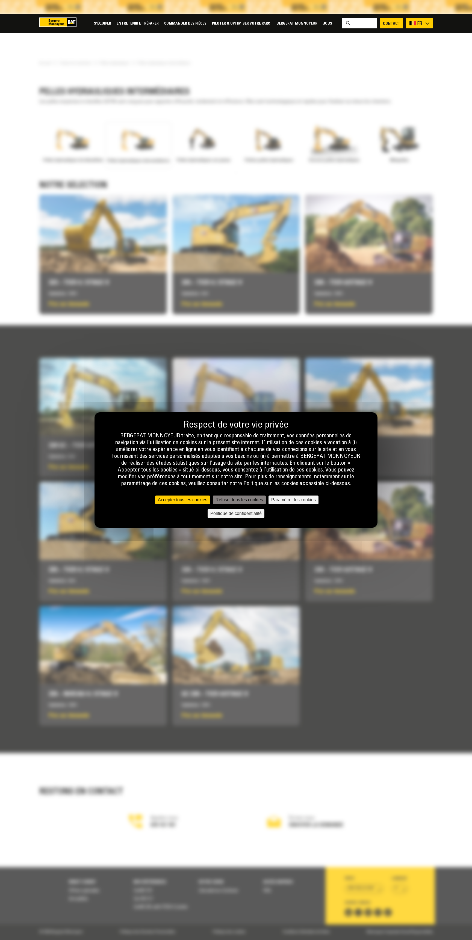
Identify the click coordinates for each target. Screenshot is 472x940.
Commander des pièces (185, 23)
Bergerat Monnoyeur (296, 23)
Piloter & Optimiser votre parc (241, 23)
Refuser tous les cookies (239, 499)
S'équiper (102, 23)
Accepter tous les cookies (182, 499)
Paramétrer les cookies (293, 499)
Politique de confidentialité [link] (236, 513)
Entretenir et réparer (138, 23)
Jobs (327, 23)
